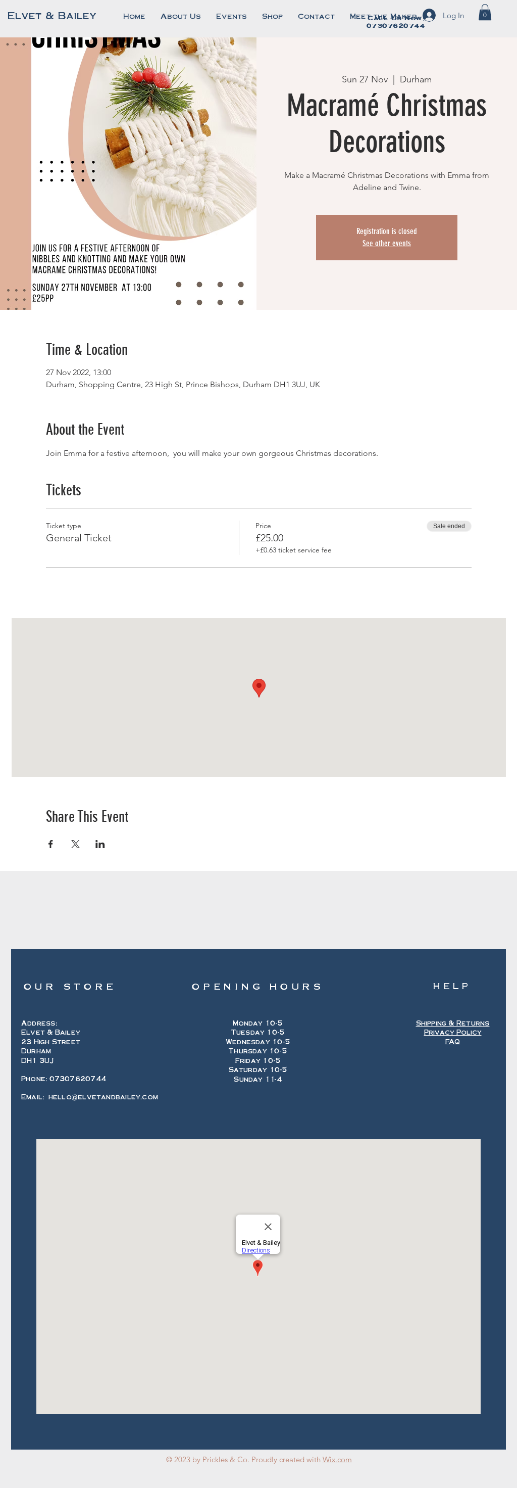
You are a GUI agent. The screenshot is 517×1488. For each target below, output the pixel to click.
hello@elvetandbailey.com (103, 1097)
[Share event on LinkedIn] (100, 844)
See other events (387, 243)
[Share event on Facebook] (51, 844)
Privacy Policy (453, 1032)
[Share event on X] (75, 844)
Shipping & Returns (453, 1023)
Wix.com (337, 1459)
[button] (485, 12)
